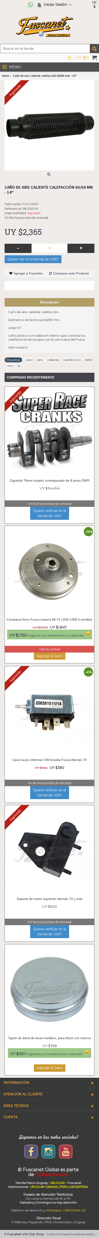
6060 (89, 360)
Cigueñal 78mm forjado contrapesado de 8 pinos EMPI (50, 480)
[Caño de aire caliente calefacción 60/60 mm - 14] (49, 125)
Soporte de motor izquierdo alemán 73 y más (49, 899)
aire (40, 360)
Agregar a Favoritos (28, 273)
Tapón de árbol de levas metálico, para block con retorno (49, 1038)
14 (18, 366)
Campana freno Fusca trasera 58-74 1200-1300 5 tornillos (49, 619)
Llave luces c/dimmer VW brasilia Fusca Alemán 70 (49, 760)
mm (10, 366)
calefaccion (72, 360)
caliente (53, 360)
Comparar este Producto (71, 273)
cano (29, 360)
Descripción (49, 302)
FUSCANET (30, 204)
